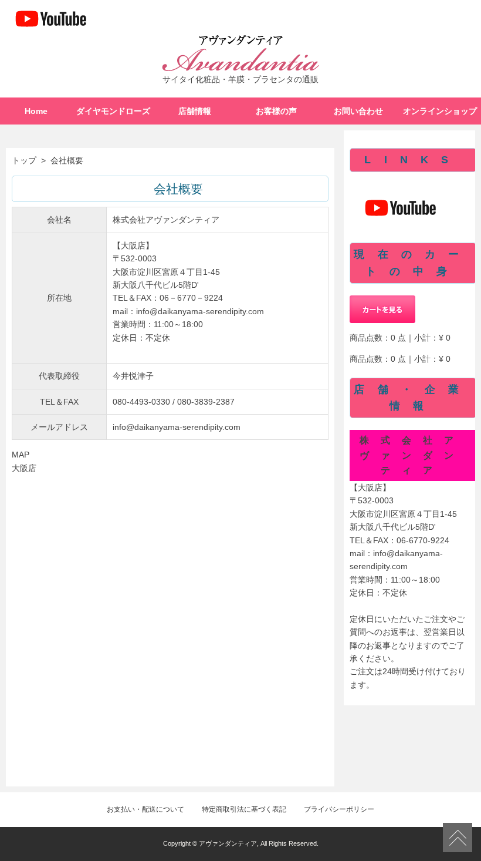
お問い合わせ (358, 111)
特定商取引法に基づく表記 (244, 809)
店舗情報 (194, 111)
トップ (24, 160)
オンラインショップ (440, 111)
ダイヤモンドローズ (113, 111)
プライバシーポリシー (339, 809)
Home (36, 111)
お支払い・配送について (145, 809)
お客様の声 (276, 111)
